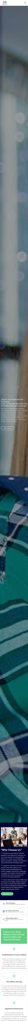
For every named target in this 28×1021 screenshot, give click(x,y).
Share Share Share (14, 919)
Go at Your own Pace (14, 911)
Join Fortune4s (15, 903)
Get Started (7, 428)
